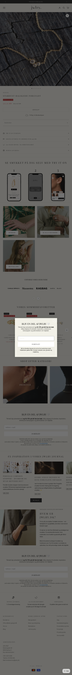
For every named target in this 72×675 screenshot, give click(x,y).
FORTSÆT (36, 344)
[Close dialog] (54, 320)
